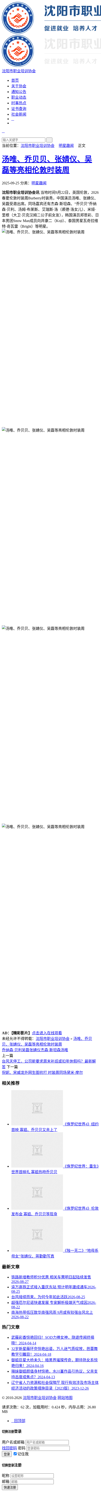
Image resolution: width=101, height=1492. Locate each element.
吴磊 (25, 1050)
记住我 (23, 1454)
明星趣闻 (66, 146)
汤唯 (64, 1050)
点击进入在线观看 (47, 1033)
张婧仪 (35, 1050)
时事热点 (18, 103)
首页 (15, 80)
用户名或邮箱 (13, 1442)
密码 (21, 1448)
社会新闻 (18, 114)
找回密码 (9, 1448)
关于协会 (18, 86)
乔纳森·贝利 (12, 1050)
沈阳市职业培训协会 (37, 146)
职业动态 (18, 97)
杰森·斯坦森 (51, 1050)
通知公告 (18, 92)
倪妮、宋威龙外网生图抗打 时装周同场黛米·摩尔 (42, 1073)
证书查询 (18, 109)
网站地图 (65, 1398)
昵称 (5, 1476)
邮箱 (5, 1482)
